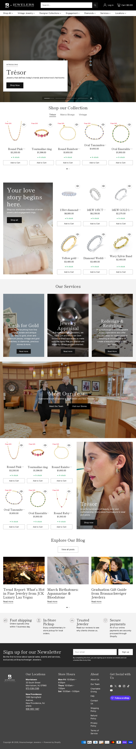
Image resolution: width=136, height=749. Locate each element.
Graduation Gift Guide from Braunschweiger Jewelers (109, 593)
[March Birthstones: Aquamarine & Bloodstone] (68, 570)
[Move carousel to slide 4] (83, 98)
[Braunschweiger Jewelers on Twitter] (115, 686)
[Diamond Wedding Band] (95, 242)
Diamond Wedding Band (95, 260)
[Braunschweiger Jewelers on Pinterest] (119, 686)
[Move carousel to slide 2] (60, 98)
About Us (95, 679)
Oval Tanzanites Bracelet (94, 147)
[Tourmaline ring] (41, 133)
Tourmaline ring (42, 149)
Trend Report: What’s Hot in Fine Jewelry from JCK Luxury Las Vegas (23, 593)
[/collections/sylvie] (28, 228)
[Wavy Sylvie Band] (121, 241)
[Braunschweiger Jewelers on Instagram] (124, 686)
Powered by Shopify (52, 742)
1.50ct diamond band (69, 212)
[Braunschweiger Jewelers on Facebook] (111, 686)
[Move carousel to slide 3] (72, 98)
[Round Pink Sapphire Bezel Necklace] (15, 133)
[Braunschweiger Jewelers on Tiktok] (128, 686)
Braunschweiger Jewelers (30, 742)
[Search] (95, 5)
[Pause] (91, 98)
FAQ (92, 696)
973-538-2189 (32, 688)
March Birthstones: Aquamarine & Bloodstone (62, 593)
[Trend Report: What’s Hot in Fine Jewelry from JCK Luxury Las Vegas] (24, 570)
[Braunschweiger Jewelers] (19, 5)
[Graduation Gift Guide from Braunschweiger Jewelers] (112, 570)
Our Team (95, 684)
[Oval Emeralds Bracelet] (121, 133)
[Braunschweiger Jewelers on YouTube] (111, 691)
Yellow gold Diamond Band (69, 260)
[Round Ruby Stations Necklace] (61, 498)
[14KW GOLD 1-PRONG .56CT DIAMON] (121, 194)
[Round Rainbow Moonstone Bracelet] (68, 133)
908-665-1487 (32, 709)
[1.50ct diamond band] (69, 194)
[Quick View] (24, 124)
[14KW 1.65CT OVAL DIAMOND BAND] (95, 194)
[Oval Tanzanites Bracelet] (94, 131)
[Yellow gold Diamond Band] (69, 243)
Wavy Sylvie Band (121, 256)
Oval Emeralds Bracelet (121, 151)
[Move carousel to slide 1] (49, 98)
